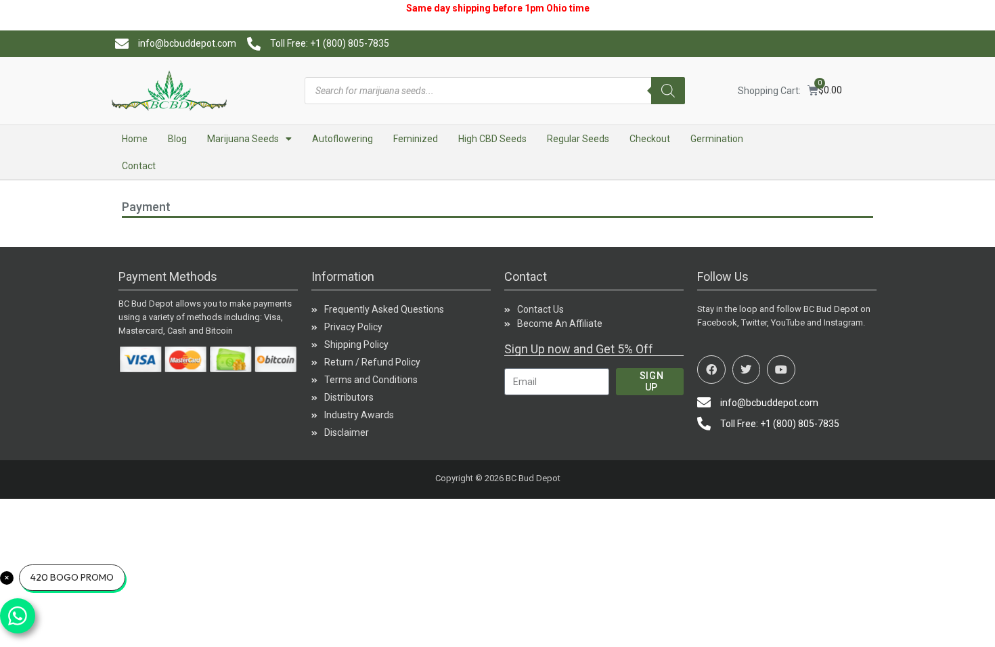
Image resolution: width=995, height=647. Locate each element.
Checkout (649, 138)
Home (135, 138)
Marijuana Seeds (243, 138)
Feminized (415, 138)
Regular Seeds (578, 138)
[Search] (668, 90)
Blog (177, 138)
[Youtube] (781, 369)
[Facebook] (711, 369)
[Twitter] (746, 369)
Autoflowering (342, 138)
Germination (716, 138)
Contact (139, 165)
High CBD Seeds (492, 138)
